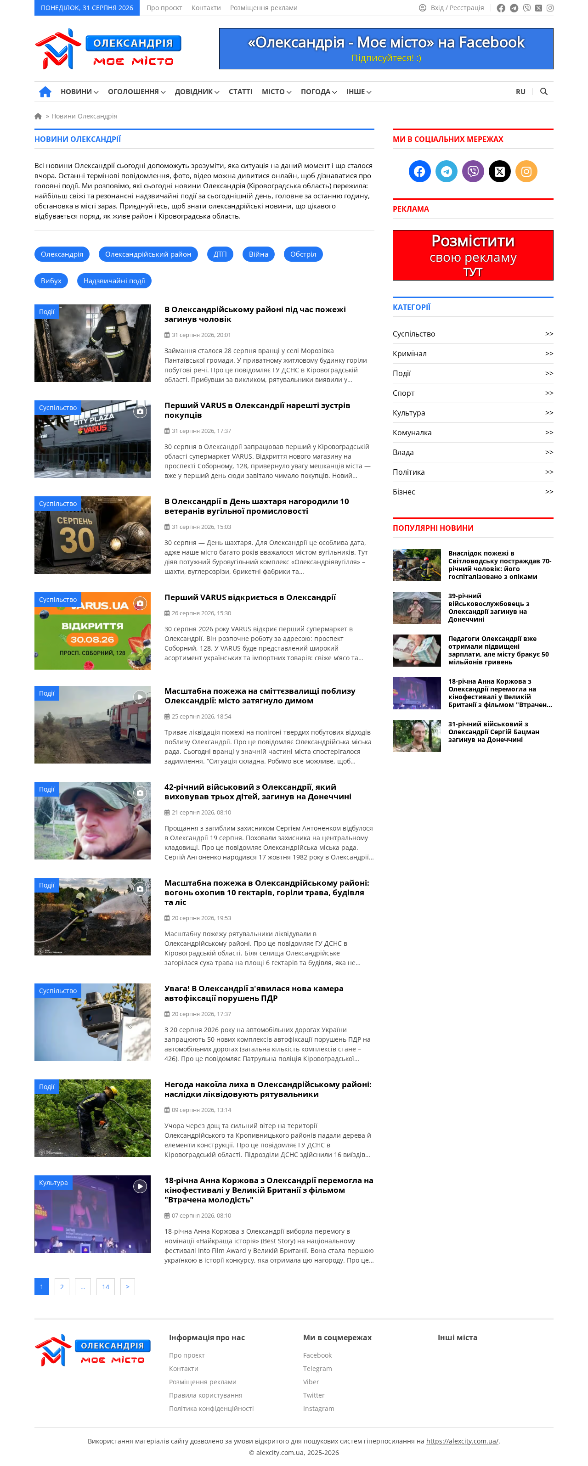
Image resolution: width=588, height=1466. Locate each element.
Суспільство (58, 407)
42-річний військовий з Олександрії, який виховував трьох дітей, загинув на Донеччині (257, 791)
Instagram (318, 1408)
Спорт (473, 393)
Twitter (314, 1395)
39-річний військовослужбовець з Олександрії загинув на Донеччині (489, 607)
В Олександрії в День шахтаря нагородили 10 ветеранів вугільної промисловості (256, 506)
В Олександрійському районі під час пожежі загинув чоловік (255, 314)
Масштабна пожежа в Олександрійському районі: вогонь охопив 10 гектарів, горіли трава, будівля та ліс (266, 892)
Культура (53, 1182)
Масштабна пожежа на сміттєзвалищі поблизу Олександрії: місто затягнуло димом (260, 695)
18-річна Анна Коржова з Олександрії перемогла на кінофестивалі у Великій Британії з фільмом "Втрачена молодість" (268, 1190)
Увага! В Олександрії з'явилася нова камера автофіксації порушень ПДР (254, 993)
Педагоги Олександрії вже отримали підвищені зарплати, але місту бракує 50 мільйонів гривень (498, 650)
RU (521, 91)
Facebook (317, 1355)
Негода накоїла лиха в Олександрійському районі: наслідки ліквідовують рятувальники (268, 1089)
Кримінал (473, 353)
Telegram (317, 1368)
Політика (473, 472)
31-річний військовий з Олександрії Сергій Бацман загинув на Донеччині (493, 731)
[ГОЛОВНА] (45, 91)
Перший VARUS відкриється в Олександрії (250, 597)
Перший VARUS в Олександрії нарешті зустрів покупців (257, 410)
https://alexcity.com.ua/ (462, 1441)
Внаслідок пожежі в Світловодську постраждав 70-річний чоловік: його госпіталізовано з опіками (500, 564)
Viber (311, 1381)
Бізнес (473, 492)
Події (47, 311)
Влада (473, 452)
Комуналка (473, 432)
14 (105, 1286)
